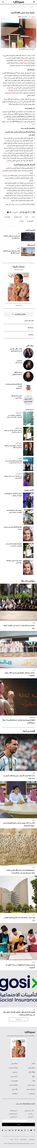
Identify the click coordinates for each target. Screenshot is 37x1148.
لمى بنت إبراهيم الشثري (16, 351)
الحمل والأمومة (13, 1117)
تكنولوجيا (20, 459)
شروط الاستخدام (32, 1139)
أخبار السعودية (18, 217)
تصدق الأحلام (30, 328)
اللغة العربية (30, 221)
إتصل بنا (11, 1139)
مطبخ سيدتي (31, 1068)
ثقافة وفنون (32, 717)
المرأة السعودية (11, 93)
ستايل (33, 1076)
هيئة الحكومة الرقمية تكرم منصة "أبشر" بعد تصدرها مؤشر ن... (14, 462)
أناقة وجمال (30, 1117)
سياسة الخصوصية (23, 1139)
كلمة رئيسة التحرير (20, 314)
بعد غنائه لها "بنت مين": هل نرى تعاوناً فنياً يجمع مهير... (13, 477)
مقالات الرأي (30, 346)
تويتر (6, 204)
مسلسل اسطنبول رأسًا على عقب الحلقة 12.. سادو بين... (13, 545)
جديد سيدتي (29, 409)
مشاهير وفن (30, 1114)
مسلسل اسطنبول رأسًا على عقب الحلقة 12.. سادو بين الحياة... (13, 431)
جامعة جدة (28, 55)
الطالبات (21, 221)
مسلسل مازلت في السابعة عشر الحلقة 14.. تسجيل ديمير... (14, 511)
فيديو (33, 1063)
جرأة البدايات (30, 335)
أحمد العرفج (19, 388)
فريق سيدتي (14, 1081)
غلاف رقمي (15, 1089)
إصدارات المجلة (18, 266)
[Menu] (34, 2)
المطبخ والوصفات (13, 1114)
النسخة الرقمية (18, 305)
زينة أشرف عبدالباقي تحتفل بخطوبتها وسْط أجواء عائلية (13, 447)
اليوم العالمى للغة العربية (23, 60)
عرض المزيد (18, 1019)
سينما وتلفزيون (18, 428)
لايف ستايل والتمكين (29, 1111)
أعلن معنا (16, 1139)
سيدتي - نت (32, 17)
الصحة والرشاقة (13, 1111)
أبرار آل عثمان (18, 363)
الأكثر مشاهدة (28, 490)
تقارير (33, 1081)
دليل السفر (32, 1094)
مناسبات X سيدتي (13, 1068)
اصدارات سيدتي (30, 1089)
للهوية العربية (6, 85)
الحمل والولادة (19, 413)
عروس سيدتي (31, 1085)
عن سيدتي (15, 1072)
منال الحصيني (18, 398)
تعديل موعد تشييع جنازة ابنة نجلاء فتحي (14, 562)
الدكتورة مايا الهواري (17, 374)
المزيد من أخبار (29, 731)
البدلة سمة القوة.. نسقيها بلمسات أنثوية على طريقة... (13, 494)
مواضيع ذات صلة (28, 581)
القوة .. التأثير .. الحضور (29, 321)
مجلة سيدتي (14, 1063)
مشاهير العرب (19, 443)
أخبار (26, 217)
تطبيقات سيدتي (13, 1085)
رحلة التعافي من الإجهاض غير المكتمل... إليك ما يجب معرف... (14, 416)
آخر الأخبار (15, 1094)
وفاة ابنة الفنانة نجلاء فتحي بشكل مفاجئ (13, 528)
